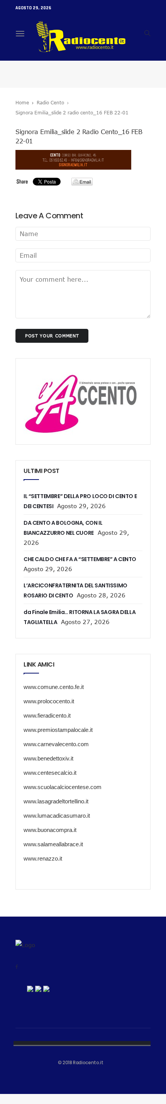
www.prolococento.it (49, 701)
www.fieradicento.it (47, 715)
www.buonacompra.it (50, 830)
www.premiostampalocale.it (58, 729)
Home (22, 102)
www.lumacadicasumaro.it (57, 815)
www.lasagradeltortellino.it (56, 801)
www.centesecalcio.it (50, 772)
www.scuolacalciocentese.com (63, 787)
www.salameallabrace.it (53, 844)
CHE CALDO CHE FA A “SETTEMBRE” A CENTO (80, 559)
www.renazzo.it (43, 858)
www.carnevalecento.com (56, 744)
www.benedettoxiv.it (48, 758)
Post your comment (52, 335)
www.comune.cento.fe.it (54, 687)
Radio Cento (50, 102)
